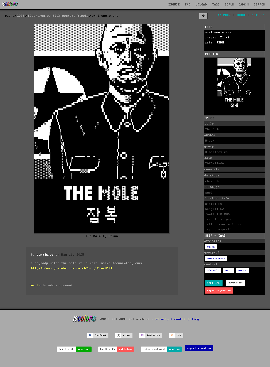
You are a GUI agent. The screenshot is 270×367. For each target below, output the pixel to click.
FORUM (229, 4)
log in (35, 285)
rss (179, 335)
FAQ (188, 4)
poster (242, 270)
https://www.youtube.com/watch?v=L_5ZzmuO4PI (72, 268)
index (241, 15)
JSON (220, 42)
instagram (153, 335)
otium (211, 246)
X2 (228, 37)
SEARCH (259, 4)
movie (228, 270)
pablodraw (125, 349)
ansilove (83, 349)
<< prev (224, 15)
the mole (213, 270)
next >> (258, 15)
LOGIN (244, 4)
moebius (174, 349)
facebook (100, 335)
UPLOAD (201, 4)
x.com (126, 335)
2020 (21, 16)
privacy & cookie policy (177, 319)
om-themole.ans (218, 32)
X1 (222, 37)
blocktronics (216, 258)
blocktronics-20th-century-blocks (58, 16)
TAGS (216, 4)
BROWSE (174, 4)
